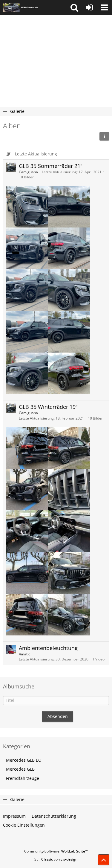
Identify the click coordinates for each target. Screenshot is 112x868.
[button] (74, 7)
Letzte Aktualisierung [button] (36, 154)
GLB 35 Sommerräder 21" (50, 165)
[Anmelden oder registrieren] (89, 7)
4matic (24, 654)
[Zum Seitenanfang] (103, 859)
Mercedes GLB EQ (24, 760)
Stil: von (56, 859)
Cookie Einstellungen (24, 825)
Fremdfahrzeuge (22, 778)
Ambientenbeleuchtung (48, 648)
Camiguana (28, 171)
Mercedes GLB (20, 769)
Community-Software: (56, 851)
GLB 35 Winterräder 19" (48, 406)
